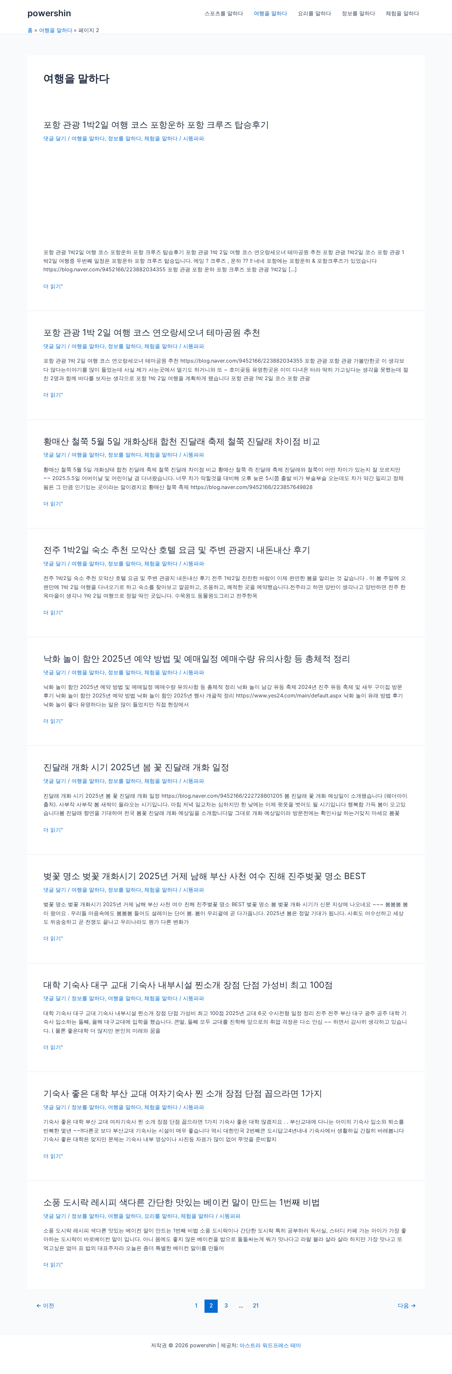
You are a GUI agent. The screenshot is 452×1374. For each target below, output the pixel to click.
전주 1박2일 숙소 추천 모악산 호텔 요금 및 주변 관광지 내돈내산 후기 (176, 550)
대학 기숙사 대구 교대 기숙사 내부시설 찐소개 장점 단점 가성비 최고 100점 (188, 985)
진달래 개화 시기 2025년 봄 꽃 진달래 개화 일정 (136, 767)
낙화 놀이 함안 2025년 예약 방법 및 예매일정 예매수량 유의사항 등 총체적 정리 (196, 658)
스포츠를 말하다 (223, 13)
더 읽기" (53, 286)
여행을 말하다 (270, 13)
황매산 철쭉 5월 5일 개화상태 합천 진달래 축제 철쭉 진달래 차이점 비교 (181, 441)
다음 (407, 1305)
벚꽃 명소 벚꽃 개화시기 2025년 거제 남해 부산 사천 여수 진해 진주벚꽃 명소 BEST (204, 876)
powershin (49, 13)
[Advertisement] (226, 195)
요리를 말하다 (314, 13)
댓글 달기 (54, 138)
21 (256, 1305)
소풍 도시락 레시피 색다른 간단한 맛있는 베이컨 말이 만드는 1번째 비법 (181, 1202)
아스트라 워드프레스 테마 (270, 1345)
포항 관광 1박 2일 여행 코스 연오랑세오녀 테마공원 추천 (151, 332)
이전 (45, 1305)
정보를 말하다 (358, 13)
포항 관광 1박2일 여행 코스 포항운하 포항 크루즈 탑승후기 (156, 124)
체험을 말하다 (402, 13)
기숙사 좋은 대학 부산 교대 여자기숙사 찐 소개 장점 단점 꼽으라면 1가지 (182, 1093)
